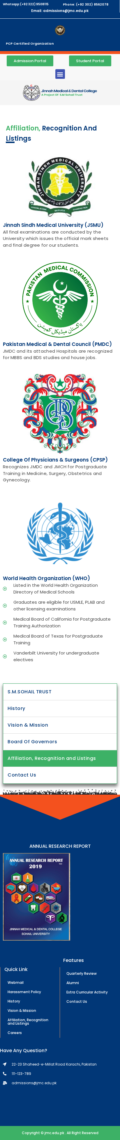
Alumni (72, 982)
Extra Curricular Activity (87, 992)
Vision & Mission (28, 725)
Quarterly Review (81, 973)
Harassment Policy (24, 991)
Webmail (16, 982)
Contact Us (22, 775)
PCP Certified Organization (30, 43)
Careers (15, 1032)
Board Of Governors (32, 741)
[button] (60, 74)
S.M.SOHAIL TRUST (30, 691)
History (16, 708)
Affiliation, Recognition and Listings (52, 758)
